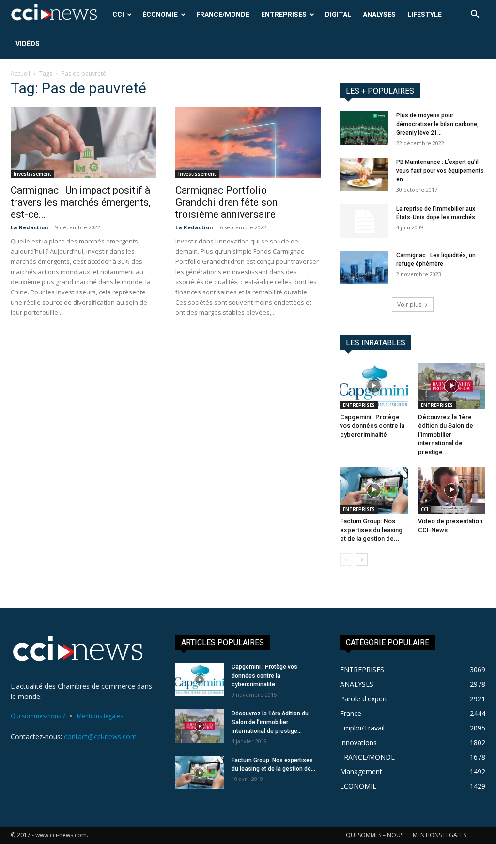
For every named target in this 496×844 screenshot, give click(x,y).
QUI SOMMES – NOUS (374, 835)
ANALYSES (379, 14)
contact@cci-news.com (100, 736)
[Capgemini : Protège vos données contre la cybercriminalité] (374, 386)
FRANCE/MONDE (222, 14)
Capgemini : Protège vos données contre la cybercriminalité (372, 425)
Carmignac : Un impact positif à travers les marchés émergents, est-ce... (81, 202)
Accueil (20, 73)
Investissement (32, 173)
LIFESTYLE (424, 14)
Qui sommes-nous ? (38, 716)
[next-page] (362, 559)
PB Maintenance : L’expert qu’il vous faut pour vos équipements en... (440, 171)
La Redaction (29, 227)
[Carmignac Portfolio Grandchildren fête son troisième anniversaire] (248, 142)
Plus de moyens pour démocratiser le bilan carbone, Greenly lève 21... (437, 124)
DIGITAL (338, 14)
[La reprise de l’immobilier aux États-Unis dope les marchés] (364, 221)
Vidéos (28, 44)
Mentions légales (100, 716)
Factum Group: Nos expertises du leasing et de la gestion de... (371, 530)
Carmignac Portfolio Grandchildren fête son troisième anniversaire (226, 202)
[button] (474, 15)
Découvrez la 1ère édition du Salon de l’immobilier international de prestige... (445, 434)
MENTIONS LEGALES (439, 835)
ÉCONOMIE (160, 14)
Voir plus (409, 304)
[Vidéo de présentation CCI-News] (452, 490)
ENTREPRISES (284, 14)
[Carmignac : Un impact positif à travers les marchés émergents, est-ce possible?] (83, 142)
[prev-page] (346, 559)
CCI (118, 14)
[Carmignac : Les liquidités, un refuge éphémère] (364, 267)
